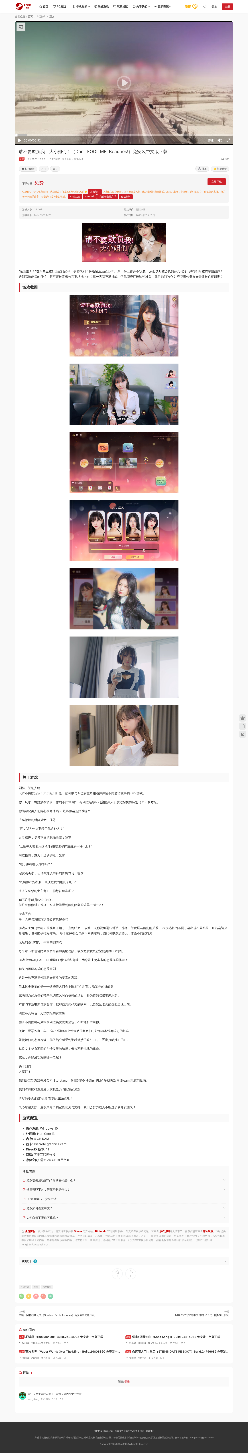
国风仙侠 (35, 1343)
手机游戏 (81, 6)
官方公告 (119, 1431)
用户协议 (98, 1431)
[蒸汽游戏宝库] (23, 6)
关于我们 (141, 6)
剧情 (36, 1287)
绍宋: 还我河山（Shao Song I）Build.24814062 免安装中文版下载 (173, 1337)
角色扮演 (162, 1343)
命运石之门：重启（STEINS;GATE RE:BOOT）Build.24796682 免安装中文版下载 (177, 1352)
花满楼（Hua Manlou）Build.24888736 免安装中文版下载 (61, 1337)
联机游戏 (103, 6)
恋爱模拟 (47, 1287)
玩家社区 (122, 6)
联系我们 (150, 1431)
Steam (78, 1231)
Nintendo (101, 1231)
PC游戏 (61, 6)
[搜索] (205, 6)
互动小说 (25, 1287)
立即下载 (217, 181)
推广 (227, 159)
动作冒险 (35, 1358)
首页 (45, 6)
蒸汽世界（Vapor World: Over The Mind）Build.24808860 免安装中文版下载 (70, 1352)
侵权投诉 (129, 1431)
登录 (127, 1381)
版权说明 (165, 1231)
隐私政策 (208, 1231)
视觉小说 (78, 159)
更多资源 (163, 6)
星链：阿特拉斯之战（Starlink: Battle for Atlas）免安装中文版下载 (57, 1315)
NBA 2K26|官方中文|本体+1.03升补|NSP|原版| (202, 1315)
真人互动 (67, 159)
